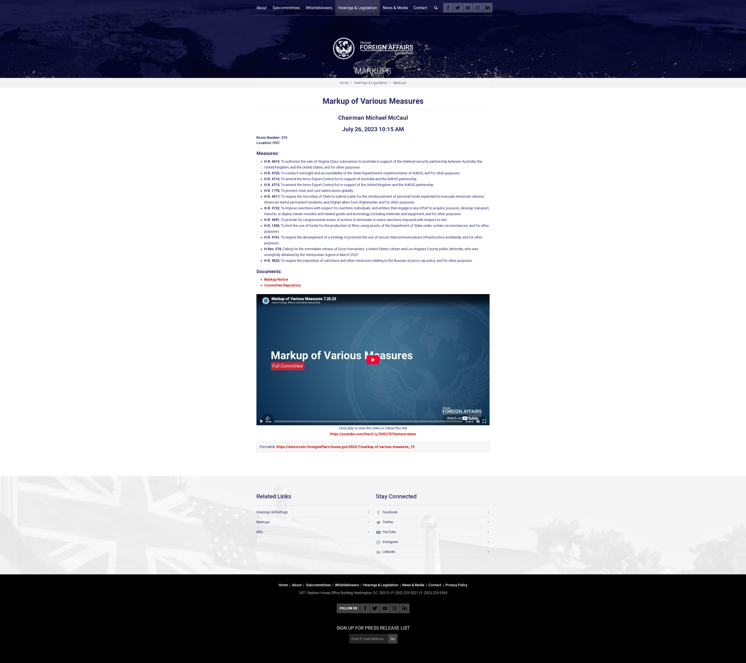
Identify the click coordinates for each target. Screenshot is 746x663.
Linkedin (487, 8)
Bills (259, 532)
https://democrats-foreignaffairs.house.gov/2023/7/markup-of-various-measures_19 (345, 447)
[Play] (261, 421)
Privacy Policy (456, 585)
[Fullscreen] (484, 421)
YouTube (468, 8)
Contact (420, 7)
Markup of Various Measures (373, 101)
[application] (373, 359)
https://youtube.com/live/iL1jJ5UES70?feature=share (373, 434)
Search (436, 8)
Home (344, 83)
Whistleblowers (319, 7)
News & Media (395, 7)
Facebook (448, 8)
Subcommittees (286, 7)
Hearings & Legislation (357, 7)
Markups (373, 71)
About (261, 7)
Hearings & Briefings (272, 512)
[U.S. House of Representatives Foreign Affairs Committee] (373, 47)
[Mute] (478, 421)
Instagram (478, 8)
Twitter (458, 8)
